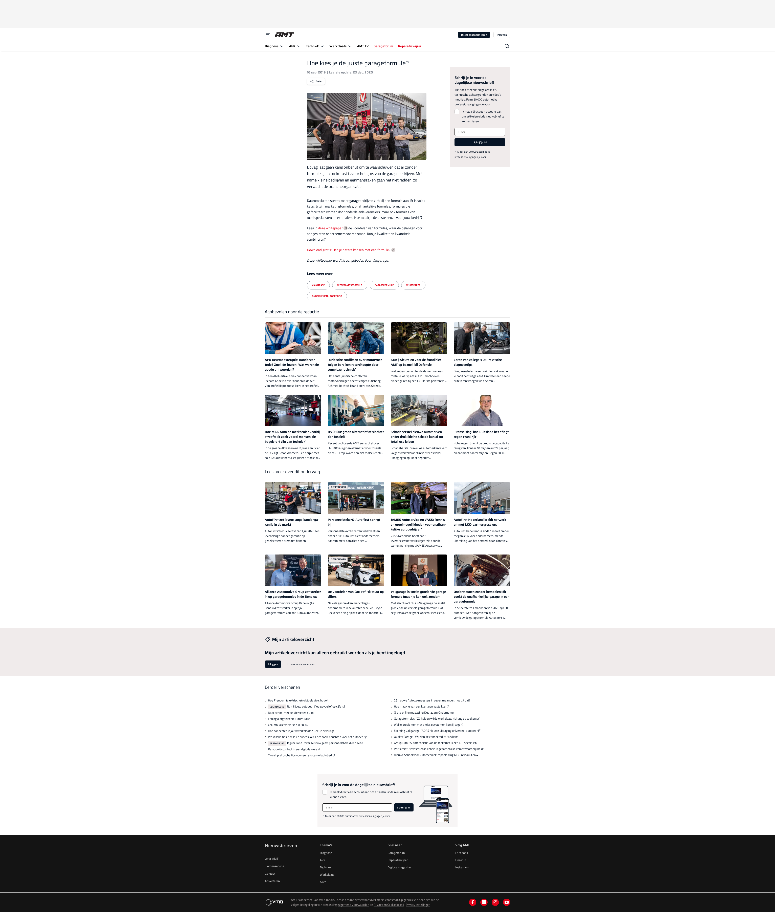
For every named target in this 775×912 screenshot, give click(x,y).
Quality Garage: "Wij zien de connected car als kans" (427, 736)
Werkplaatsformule (349, 285)
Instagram (462, 867)
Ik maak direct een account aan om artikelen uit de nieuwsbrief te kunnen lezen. (483, 116)
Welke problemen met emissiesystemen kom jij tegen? (429, 724)
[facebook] (472, 902)
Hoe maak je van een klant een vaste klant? (421, 706)
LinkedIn (460, 860)
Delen (319, 81)
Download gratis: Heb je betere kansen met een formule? (349, 250)
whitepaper (413, 285)
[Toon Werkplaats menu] (349, 46)
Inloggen (502, 35)
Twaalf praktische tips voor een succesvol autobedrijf (301, 755)
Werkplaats (327, 874)
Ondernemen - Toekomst (327, 296)
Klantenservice (274, 866)
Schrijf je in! (480, 142)
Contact (270, 873)
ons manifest (353, 899)
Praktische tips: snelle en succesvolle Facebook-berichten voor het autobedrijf (317, 737)
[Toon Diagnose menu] (281, 46)
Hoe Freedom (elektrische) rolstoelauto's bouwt (298, 700)
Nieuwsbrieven (281, 845)
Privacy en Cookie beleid (389, 904)
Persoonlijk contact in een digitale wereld (294, 749)
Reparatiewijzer (398, 860)
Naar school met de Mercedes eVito (291, 712)
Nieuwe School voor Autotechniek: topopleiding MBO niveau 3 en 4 (436, 755)
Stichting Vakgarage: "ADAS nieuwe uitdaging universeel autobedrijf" (437, 730)
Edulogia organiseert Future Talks (289, 718)
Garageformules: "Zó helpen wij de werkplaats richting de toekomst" (437, 718)
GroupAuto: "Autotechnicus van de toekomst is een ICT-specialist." (436, 742)
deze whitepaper (330, 228)
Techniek (325, 867)
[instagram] (495, 902)
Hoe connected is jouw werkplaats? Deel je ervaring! (301, 731)
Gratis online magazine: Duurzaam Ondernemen (424, 712)
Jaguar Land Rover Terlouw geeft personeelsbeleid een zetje (325, 743)
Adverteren (272, 881)
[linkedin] (484, 902)
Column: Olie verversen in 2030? (288, 724)
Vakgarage (318, 285)
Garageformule (384, 285)
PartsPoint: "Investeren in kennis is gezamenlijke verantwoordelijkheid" (439, 748)
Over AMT (272, 858)
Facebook (461, 852)
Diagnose (326, 852)
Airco (323, 882)
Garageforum (396, 852)
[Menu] (268, 35)
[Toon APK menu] (298, 46)
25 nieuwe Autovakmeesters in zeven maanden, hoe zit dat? (432, 700)
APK (322, 860)
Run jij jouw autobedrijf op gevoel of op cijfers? (316, 706)
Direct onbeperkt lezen (474, 35)
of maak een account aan (300, 664)
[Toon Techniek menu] (322, 46)
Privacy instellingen (418, 904)
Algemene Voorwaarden (353, 904)
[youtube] (506, 902)
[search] (507, 46)
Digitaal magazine (399, 867)
